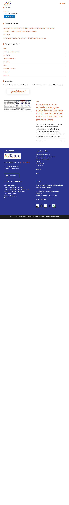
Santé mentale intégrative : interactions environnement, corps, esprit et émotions (28, 28)
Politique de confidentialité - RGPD (14, 191)
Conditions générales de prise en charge (16, 189)
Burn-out (38, 161)
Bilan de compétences (43, 154)
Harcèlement (40, 163)
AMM (5, 48)
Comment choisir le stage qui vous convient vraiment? (20, 31)
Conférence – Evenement (11, 52)
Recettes (6, 75)
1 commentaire (42, 141)
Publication (6, 72)
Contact (5, 11)
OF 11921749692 (24, 162)
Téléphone (39, 193)
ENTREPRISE (39, 165)
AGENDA (38, 169)
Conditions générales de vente (13, 187)
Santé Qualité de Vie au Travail (45, 157)
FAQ (5, 198)
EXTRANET (6, 35)
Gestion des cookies (10, 194)
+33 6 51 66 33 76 (41, 199)
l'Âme (5, 65)
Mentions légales (9, 185)
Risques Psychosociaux (43, 159)
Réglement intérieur (10, 196)
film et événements (9, 58)
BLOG (37, 173)
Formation (6, 62)
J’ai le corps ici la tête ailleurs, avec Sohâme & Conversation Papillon (24, 38)
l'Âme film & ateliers (9, 68)
